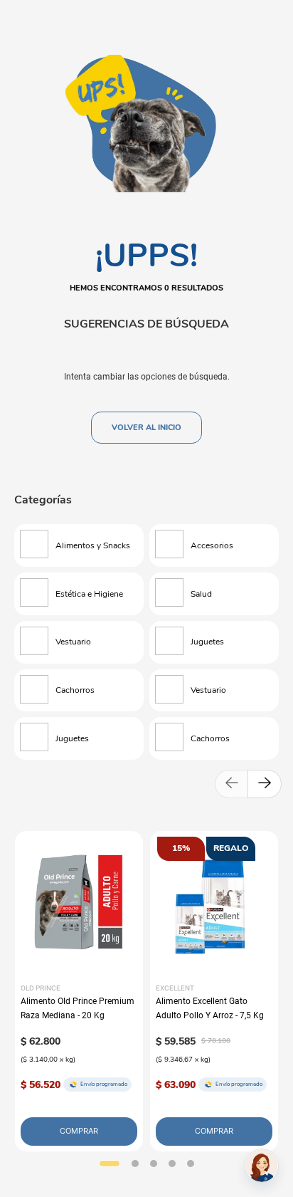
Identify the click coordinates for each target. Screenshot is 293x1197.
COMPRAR (79, 1131)
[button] (109, 1163)
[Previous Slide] (232, 784)
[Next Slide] (264, 784)
